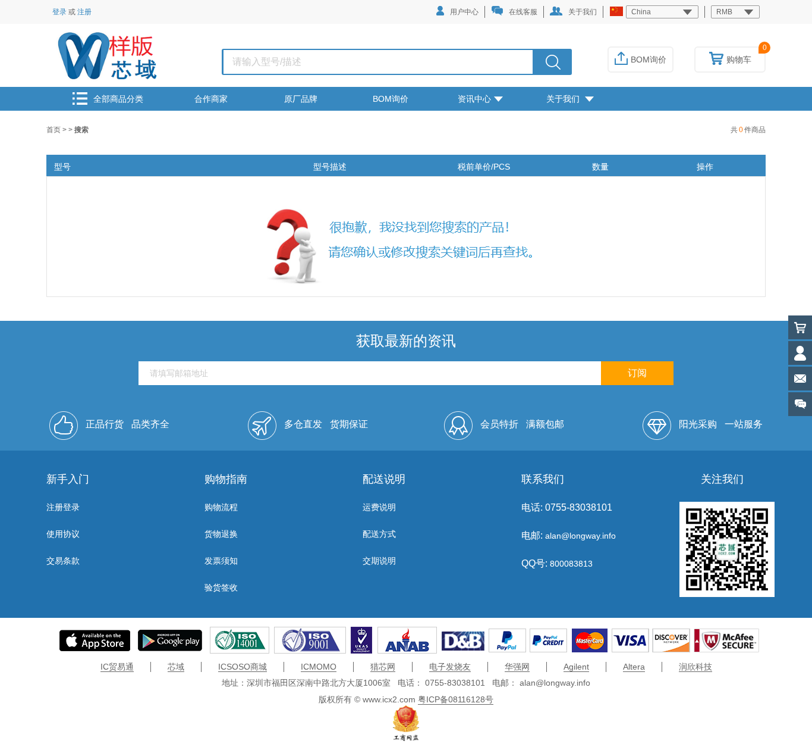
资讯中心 (474, 99)
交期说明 (379, 560)
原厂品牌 (300, 99)
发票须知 (221, 560)
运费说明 (379, 507)
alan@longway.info (580, 535)
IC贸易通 (117, 666)
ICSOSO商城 (242, 666)
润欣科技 (695, 666)
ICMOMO (318, 666)
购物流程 (221, 507)
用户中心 (464, 12)
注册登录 (63, 507)
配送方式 (379, 534)
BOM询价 (648, 59)
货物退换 (221, 534)
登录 (59, 12)
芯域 (176, 666)
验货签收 (221, 587)
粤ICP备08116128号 (455, 699)
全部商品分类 (118, 99)
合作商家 (211, 99)
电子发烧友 (450, 666)
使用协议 (63, 534)
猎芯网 (382, 666)
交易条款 (63, 560)
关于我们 (582, 12)
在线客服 (523, 12)
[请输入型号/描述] (553, 62)
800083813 (570, 563)
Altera (634, 666)
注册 (84, 12)
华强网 (517, 666)
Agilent (576, 666)
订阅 (637, 373)
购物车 (738, 59)
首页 (54, 130)
